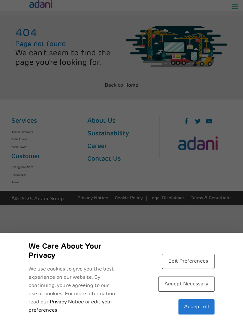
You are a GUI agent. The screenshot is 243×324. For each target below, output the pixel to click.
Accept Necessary (186, 284)
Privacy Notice (67, 302)
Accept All (196, 306)
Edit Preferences (188, 261)
